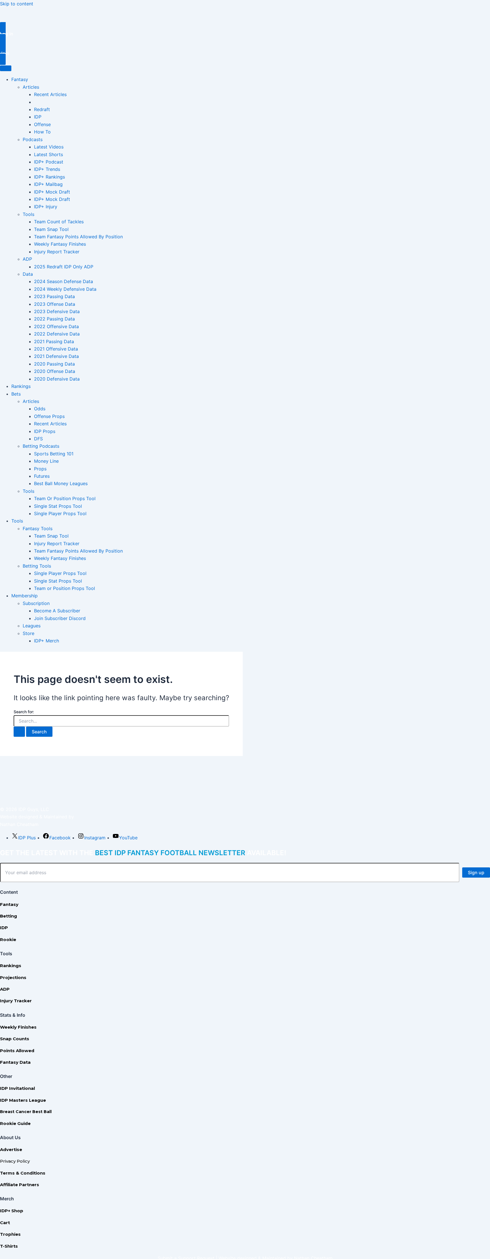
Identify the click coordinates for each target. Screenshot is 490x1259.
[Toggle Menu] (5, 68)
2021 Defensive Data (56, 356)
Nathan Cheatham (19, 824)
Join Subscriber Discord (60, 618)
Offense (42, 124)
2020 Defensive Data (57, 379)
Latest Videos (49, 147)
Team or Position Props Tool (64, 588)
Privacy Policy (15, 1161)
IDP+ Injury (45, 206)
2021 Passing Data (54, 341)
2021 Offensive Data (56, 349)
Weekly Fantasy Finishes (60, 244)
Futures (42, 476)
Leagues (32, 626)
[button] (245, 33)
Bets (16, 394)
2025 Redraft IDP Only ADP (63, 266)
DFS (38, 438)
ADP (27, 259)
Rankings (21, 386)
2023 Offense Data (54, 304)
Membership (24, 595)
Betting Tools (37, 566)
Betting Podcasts (41, 446)
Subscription (36, 603)
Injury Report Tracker (56, 251)
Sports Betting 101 (53, 454)
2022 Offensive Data (56, 326)
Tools (28, 214)
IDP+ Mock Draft (52, 192)
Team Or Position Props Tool (65, 498)
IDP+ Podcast (48, 162)
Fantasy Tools (37, 528)
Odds (39, 408)
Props (40, 469)
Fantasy (19, 79)
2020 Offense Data (54, 371)
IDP (37, 117)
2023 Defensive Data (57, 311)
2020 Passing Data (54, 364)
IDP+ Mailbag (48, 184)
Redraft (42, 109)
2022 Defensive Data (57, 334)
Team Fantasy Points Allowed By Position (78, 236)
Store (28, 633)
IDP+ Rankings (49, 177)
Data (28, 274)
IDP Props (44, 431)
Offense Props (49, 416)
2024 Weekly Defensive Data (65, 289)
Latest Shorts (48, 154)
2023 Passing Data (54, 296)
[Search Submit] (19, 732)
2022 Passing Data (54, 319)
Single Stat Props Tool (58, 506)
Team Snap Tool (51, 229)
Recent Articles (50, 94)
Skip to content (16, 4)
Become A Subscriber (57, 610)
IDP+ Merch (46, 641)
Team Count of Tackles (59, 221)
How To (42, 132)
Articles (31, 87)
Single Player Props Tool (60, 513)
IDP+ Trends (47, 169)
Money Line (46, 461)
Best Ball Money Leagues (61, 483)
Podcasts (33, 139)
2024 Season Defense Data (63, 281)
